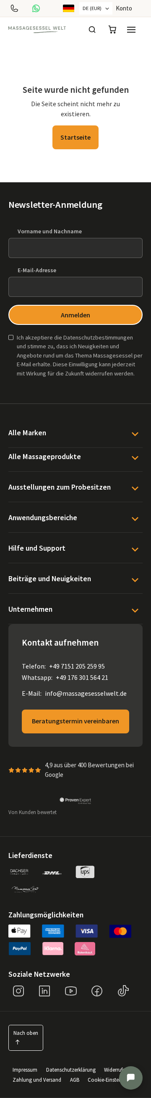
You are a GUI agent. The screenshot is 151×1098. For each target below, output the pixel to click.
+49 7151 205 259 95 (77, 666)
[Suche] (92, 30)
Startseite (75, 137)
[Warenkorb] (112, 30)
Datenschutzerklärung (71, 1069)
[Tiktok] (123, 991)
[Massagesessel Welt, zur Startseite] (37, 29)
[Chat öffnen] (131, 1078)
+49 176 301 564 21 (82, 677)
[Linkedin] (44, 991)
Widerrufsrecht (120, 1069)
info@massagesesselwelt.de (86, 693)
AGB (74, 1079)
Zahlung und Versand (37, 1079)
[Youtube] (71, 991)
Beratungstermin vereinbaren (75, 721)
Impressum (25, 1069)
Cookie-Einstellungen (111, 1079)
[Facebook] (97, 991)
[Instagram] (18, 991)
